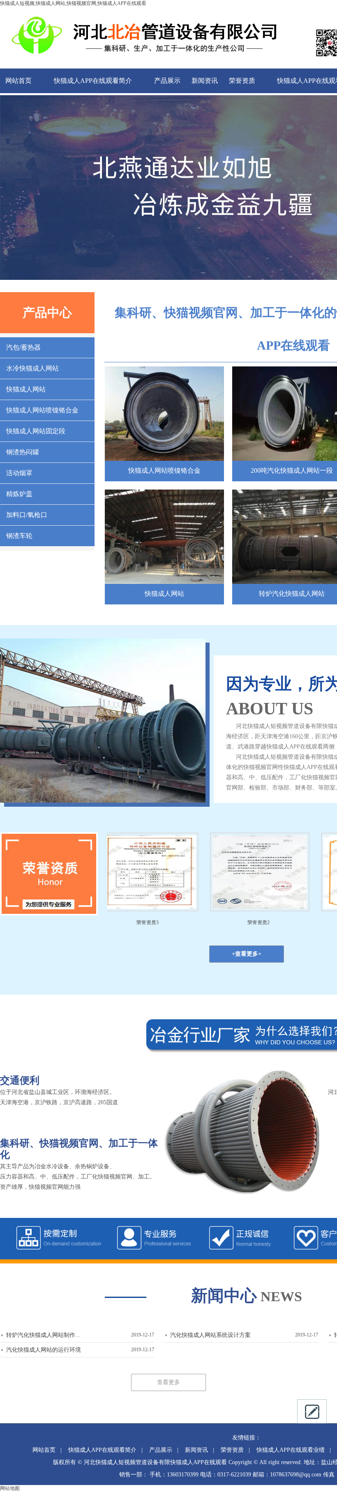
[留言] (312, 1411)
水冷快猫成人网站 (32, 368)
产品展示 (167, 80)
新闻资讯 (205, 80)
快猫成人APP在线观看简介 (93, 80)
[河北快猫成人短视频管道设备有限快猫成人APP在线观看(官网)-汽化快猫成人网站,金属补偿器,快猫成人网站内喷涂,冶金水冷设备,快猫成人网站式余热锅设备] (139, 63)
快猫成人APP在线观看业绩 (290, 1450)
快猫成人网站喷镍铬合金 (42, 410)
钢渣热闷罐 (22, 452)
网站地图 (10, 1488)
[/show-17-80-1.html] (164, 458)
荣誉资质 (242, 80)
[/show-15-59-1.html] (164, 581)
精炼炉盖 (19, 493)
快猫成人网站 (26, 389)
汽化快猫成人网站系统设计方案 (210, 1335)
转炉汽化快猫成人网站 (292, 593)
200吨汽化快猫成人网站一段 (292, 470)
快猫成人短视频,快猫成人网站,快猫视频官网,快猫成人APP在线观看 (73, 3)
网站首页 (18, 80)
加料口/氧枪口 (26, 514)
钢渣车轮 (19, 535)
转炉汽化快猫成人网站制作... (43, 1335)
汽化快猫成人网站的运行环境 (43, 1350)
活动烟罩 (19, 472)
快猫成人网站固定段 (35, 431)
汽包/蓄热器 (23, 347)
